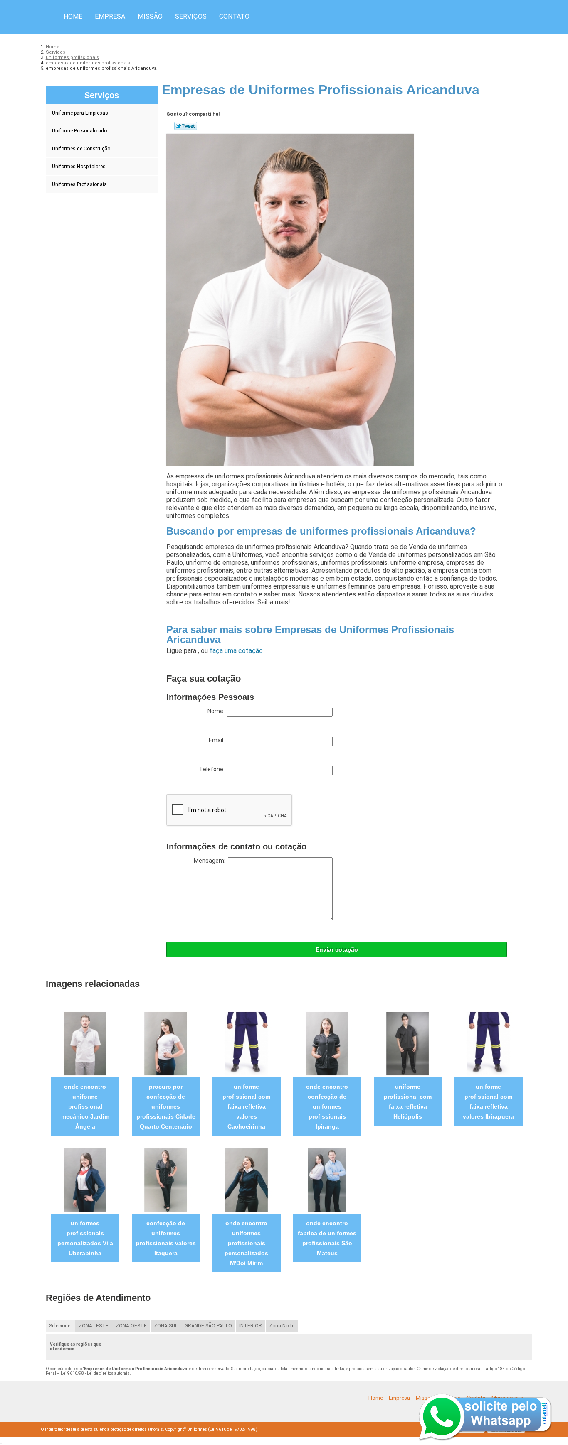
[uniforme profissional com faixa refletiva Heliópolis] (408, 1043)
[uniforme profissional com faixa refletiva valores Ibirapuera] (488, 1043)
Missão (150, 16)
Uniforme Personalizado (79, 131)
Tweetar (185, 126)
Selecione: (60, 1326)
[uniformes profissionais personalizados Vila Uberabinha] (85, 1180)
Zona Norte (281, 1326)
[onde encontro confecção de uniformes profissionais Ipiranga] (327, 1043)
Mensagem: (211, 860)
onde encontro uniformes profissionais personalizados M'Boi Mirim (246, 1243)
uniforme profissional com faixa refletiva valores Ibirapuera (488, 1101)
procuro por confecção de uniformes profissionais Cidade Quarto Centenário (165, 1106)
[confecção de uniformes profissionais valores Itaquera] (166, 1180)
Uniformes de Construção (81, 149)
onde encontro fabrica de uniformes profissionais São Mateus (327, 1238)
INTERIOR (250, 1326)
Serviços (191, 16)
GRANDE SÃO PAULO (208, 1326)
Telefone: (213, 769)
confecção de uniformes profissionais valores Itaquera (166, 1238)
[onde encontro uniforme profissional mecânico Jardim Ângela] (85, 1043)
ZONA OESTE (131, 1326)
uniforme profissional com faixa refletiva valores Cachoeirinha (246, 1106)
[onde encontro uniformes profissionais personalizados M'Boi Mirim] (246, 1180)
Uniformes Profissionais (79, 184)
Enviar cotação (337, 949)
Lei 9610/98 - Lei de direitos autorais (95, 1373)
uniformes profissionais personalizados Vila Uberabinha (85, 1238)
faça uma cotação (236, 651)
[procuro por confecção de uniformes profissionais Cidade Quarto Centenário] (166, 1043)
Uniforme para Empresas (80, 113)
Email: (218, 740)
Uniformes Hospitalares (79, 166)
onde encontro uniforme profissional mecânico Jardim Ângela (85, 1106)
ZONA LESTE (94, 1326)
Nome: (217, 711)
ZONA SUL (166, 1326)
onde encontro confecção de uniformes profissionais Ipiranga (327, 1106)
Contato (234, 16)
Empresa (110, 16)
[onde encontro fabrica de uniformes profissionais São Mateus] (327, 1180)
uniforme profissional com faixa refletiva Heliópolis (408, 1101)
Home (73, 16)
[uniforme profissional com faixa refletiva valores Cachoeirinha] (246, 1043)
